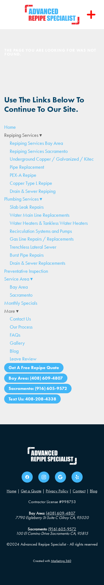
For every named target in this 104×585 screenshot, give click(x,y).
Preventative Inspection (26, 271)
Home (10, 127)
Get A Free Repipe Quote (34, 367)
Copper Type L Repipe (31, 183)
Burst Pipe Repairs (27, 255)
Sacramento (21, 295)
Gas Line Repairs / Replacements (41, 239)
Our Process (21, 327)
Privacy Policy (57, 490)
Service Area (18, 279)
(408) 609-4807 (60, 513)
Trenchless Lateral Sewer (33, 247)
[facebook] (27, 477)
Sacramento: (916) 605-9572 (38, 388)
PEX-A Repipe (23, 175)
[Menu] (91, 15)
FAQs (15, 335)
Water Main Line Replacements (39, 215)
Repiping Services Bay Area (36, 143)
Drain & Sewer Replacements (37, 263)
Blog (14, 351)
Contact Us (20, 319)
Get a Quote (31, 490)
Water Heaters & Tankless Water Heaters (49, 223)
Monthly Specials (20, 303)
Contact (79, 490)
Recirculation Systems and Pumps (41, 231)
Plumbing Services (23, 199)
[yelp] (77, 477)
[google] (60, 477)
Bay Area (19, 287)
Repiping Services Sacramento (39, 151)
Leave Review (23, 359)
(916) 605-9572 (62, 528)
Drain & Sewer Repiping (32, 191)
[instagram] (43, 477)
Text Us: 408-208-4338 (32, 399)
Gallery (17, 343)
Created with (52, 561)
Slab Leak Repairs (27, 207)
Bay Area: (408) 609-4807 (36, 378)
